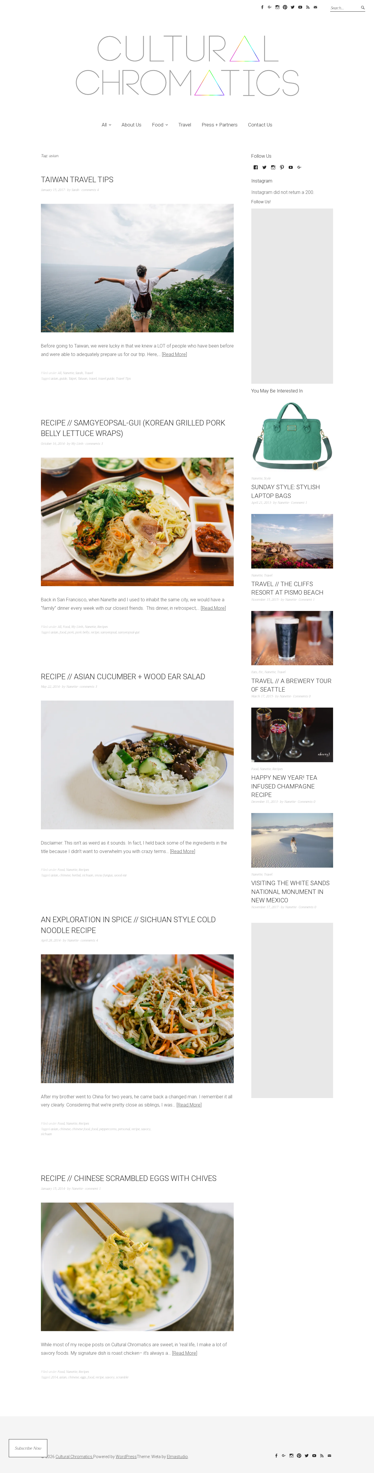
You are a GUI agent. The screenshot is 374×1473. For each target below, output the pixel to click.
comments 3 (94, 444)
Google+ (269, 7)
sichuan (87, 875)
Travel (184, 125)
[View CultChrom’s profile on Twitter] (264, 169)
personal (124, 1129)
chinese (65, 875)
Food (157, 125)
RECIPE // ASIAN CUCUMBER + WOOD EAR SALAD (123, 676)
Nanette (68, 373)
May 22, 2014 (50, 686)
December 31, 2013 (264, 802)
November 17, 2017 (264, 907)
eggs (83, 1377)
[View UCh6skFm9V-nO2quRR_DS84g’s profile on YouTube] (290, 169)
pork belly (82, 632)
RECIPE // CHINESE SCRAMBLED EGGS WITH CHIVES (129, 1178)
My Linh (77, 444)
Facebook (262, 7)
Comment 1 (299, 503)
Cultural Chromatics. (74, 1456)
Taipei (72, 378)
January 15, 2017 (53, 190)
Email (315, 7)
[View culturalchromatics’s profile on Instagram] (273, 169)
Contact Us (260, 125)
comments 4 (90, 190)
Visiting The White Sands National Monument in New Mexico (290, 892)
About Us (131, 125)
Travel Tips (123, 378)
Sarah (75, 190)
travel (93, 378)
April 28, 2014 (50, 940)
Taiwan (82, 378)
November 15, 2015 (264, 599)
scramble (122, 1377)
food (63, 632)
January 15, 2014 (53, 1188)
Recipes (102, 627)
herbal (76, 875)
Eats (254, 672)
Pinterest (284, 7)
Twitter (292, 7)
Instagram (277, 7)
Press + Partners (220, 125)
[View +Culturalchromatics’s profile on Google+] (299, 169)
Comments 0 (302, 696)
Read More (174, 354)
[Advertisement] (294, 296)
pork (70, 632)
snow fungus (104, 875)
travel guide (106, 378)
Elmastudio (177, 1456)
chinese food (81, 1129)
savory (145, 1129)
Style (267, 478)
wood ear (120, 875)
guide (63, 378)
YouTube (300, 7)
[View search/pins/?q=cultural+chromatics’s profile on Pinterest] (282, 169)
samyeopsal (109, 632)
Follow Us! (261, 201)
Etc (261, 672)
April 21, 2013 (261, 503)
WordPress (126, 1456)
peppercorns (108, 1129)
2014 (54, 1377)
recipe (95, 632)
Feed (307, 7)
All (104, 125)
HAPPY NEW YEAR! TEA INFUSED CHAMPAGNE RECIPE (284, 786)
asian (54, 378)
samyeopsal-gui (128, 632)
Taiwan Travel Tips (77, 179)
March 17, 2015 (262, 696)
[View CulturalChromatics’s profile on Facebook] (255, 169)
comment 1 (93, 1188)
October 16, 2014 (53, 444)
